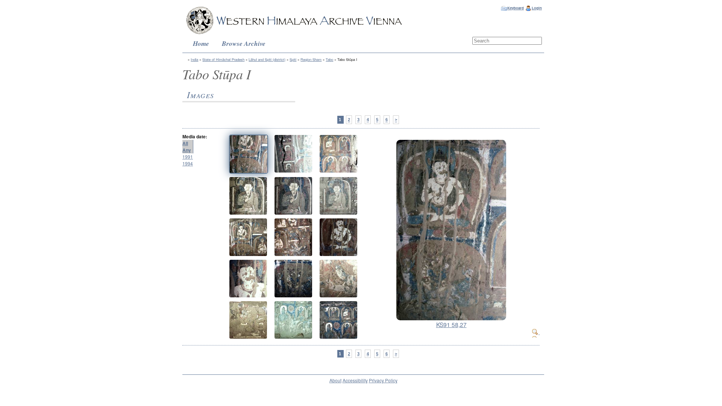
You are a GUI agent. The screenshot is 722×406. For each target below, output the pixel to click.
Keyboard (515, 8)
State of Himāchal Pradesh (223, 59)
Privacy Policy (383, 380)
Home (201, 43)
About (335, 380)
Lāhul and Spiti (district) (267, 59)
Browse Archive (243, 43)
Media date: (194, 136)
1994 (187, 163)
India (194, 59)
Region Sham (311, 59)
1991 (187, 156)
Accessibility (355, 380)
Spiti (293, 59)
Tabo (329, 59)
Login (537, 8)
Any (186, 150)
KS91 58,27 (451, 324)
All (185, 143)
